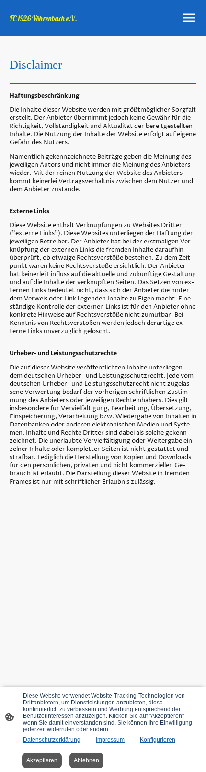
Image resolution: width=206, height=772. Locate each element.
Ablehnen (86, 760)
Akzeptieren (41, 760)
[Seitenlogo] (55, 28)
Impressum (110, 740)
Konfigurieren (157, 740)
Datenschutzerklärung (51, 740)
